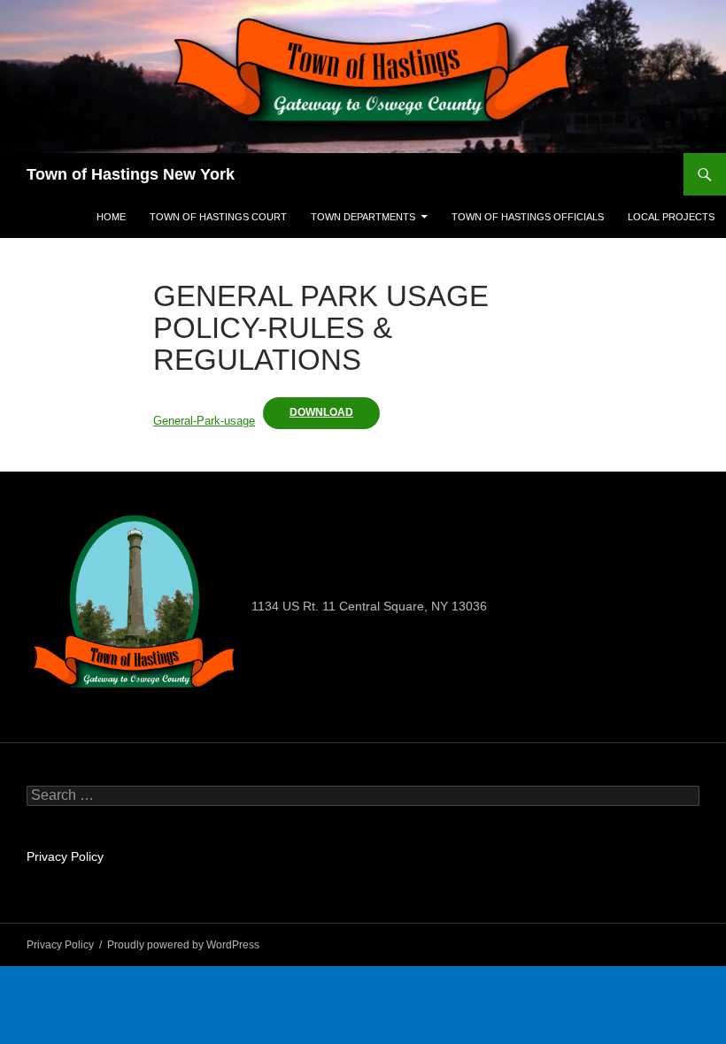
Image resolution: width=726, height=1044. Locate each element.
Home (111, 216)
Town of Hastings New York (131, 174)
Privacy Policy (65, 856)
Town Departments (363, 216)
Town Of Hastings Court (218, 216)
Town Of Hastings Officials (528, 216)
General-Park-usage (204, 420)
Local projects (671, 216)
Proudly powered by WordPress (183, 945)
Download (321, 412)
